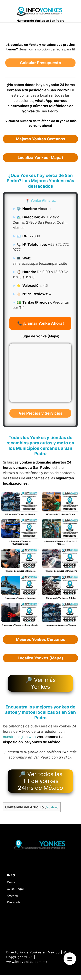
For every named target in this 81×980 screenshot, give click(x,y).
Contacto (13, 882)
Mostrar (51, 807)
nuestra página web (19, 737)
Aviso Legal (15, 888)
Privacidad (15, 902)
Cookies (13, 895)
